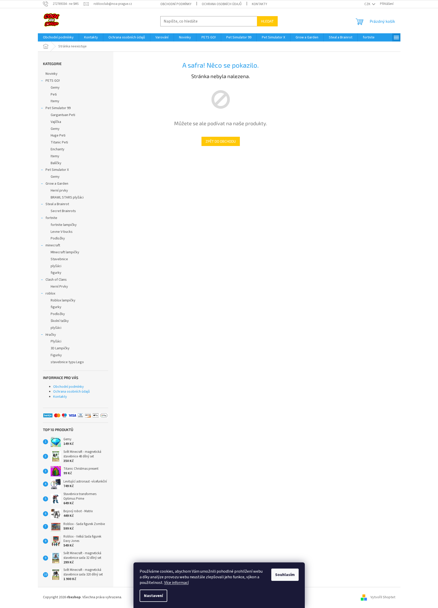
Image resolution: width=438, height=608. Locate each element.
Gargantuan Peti (63, 115)
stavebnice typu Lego (67, 362)
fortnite (51, 218)
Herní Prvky (59, 286)
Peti (54, 94)
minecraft (53, 245)
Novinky (52, 73)
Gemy (55, 87)
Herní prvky (59, 190)
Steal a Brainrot (57, 204)
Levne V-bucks (62, 231)
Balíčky (56, 163)
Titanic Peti (59, 142)
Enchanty (57, 149)
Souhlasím (285, 575)
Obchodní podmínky (176, 4)
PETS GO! (53, 80)
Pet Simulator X (57, 169)
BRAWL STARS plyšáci (67, 197)
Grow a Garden (57, 183)
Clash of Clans (56, 279)
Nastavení (153, 596)
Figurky (56, 355)
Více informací (176, 582)
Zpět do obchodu (221, 141)
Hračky (51, 334)
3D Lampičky (60, 348)
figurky (56, 272)
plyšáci (56, 266)
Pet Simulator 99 (58, 108)
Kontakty (259, 4)
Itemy (55, 101)
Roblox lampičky (63, 300)
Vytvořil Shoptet (382, 597)
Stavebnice (59, 259)
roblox (50, 293)
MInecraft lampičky (65, 252)
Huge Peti (58, 135)
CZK (367, 4)
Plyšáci (56, 341)
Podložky (58, 238)
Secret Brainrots (63, 211)
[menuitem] (58, 37)
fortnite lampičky (64, 224)
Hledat (267, 21)
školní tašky (60, 320)
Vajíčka (56, 121)
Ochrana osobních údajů (222, 4)
